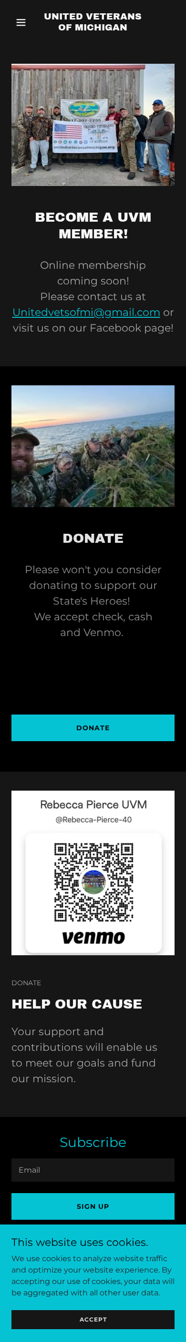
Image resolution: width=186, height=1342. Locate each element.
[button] (23, 22)
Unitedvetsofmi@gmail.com (86, 312)
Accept (93, 1319)
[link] (93, 27)
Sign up (93, 1206)
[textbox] (93, 1170)
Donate (93, 728)
